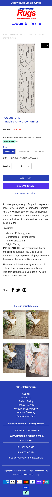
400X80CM (24, 151)
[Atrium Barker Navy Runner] (14, 372)
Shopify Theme (39, 471)
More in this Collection (26, 306)
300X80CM (9, 151)
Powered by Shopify (31, 475)
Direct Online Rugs (25, 471)
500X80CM (39, 151)
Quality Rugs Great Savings (26, 3)
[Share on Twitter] (18, 290)
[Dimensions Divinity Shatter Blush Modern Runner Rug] (37, 376)
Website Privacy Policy (26, 409)
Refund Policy (26, 401)
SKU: (5, 158)
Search (26, 394)
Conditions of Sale (25, 416)
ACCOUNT (18, 24)
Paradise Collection (20, 34)
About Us (26, 397)
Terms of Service (26, 405)
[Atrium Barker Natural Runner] (37, 338)
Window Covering (26, 412)
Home (5, 34)
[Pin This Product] (24, 290)
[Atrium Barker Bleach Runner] (14, 338)
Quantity (6, 166)
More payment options (26, 193)
